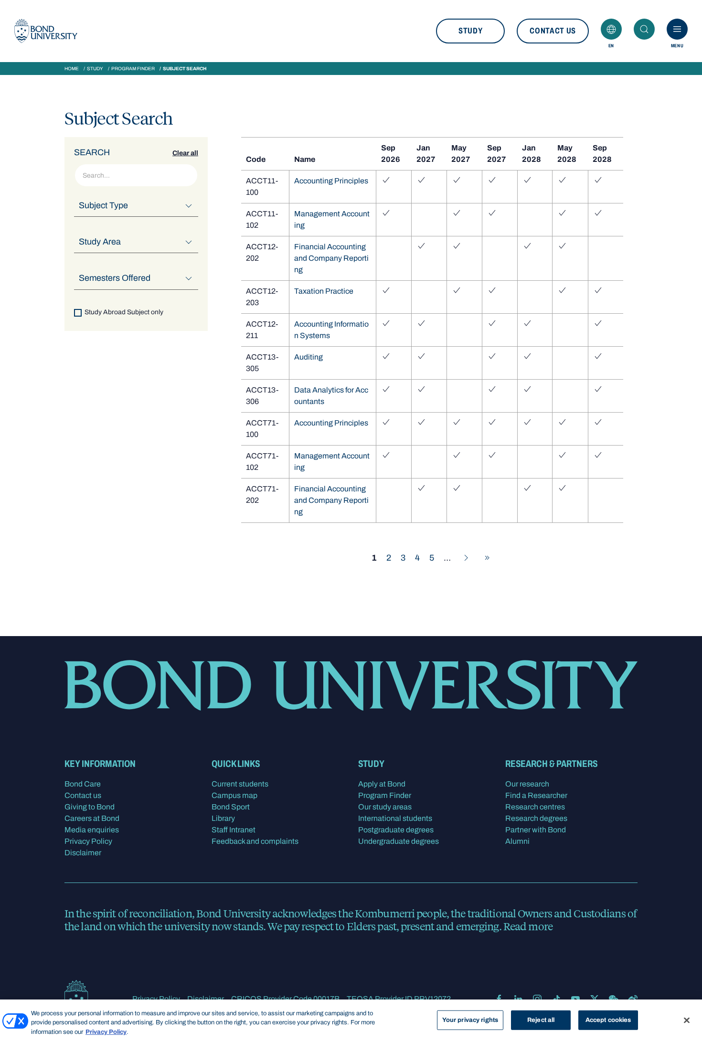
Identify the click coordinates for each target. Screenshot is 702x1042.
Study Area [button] (100, 241)
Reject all (540, 1019)
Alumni (517, 841)
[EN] (611, 29)
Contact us (553, 30)
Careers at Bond (91, 818)
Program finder (133, 68)
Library (223, 818)
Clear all (185, 153)
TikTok (556, 999)
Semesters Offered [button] (114, 278)
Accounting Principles (331, 181)
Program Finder (384, 795)
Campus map (234, 795)
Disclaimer (82, 853)
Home (71, 68)
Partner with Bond (535, 830)
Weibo (633, 999)
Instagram (537, 999)
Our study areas (385, 807)
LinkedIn (518, 999)
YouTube (575, 999)
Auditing (308, 357)
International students (395, 818)
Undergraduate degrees (398, 841)
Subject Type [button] (103, 205)
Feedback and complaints (255, 841)
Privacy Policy (88, 841)
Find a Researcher (536, 795)
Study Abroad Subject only (124, 311)
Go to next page (466, 557)
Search (644, 29)
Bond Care (82, 784)
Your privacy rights (470, 1019)
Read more (528, 926)
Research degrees (536, 818)
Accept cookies (608, 1019)
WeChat (613, 999)
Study (470, 30)
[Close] (686, 1020)
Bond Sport (231, 807)
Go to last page (487, 557)
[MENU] (677, 29)
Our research (527, 784)
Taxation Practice (323, 291)
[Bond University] (45, 31)
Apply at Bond (381, 784)
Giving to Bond (89, 807)
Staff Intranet (233, 830)
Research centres (535, 807)
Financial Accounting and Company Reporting (331, 258)
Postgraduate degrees (396, 830)
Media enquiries (91, 830)
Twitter (594, 999)
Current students (240, 784)
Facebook (499, 999)
